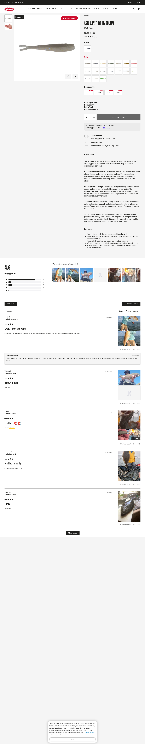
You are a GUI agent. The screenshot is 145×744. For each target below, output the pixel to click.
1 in (89, 92)
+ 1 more (135, 438)
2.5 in (100, 92)
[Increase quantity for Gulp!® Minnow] (94, 117)
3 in (109, 92)
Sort (121, 311)
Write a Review (133, 304)
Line (71, 9)
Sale (115, 9)
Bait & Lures (50, 9)
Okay (72, 739)
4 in (119, 92)
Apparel (106, 9)
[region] (96, 275)
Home (86, 16)
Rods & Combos (83, 9)
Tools (96, 9)
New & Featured (34, 9)
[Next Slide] (138, 275)
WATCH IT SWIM (70, 18)
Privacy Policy (89, 732)
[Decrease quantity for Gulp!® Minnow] (86, 117)
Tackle (62, 9)
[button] (68, 76)
